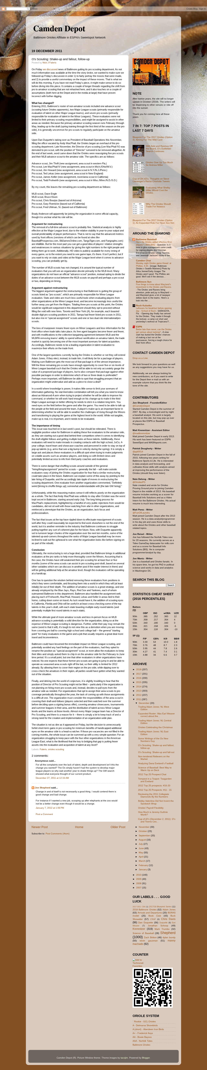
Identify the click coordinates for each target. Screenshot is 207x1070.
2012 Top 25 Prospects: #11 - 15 (155, 790)
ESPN (139, 327)
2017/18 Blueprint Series (160, 907)
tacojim (124, 1058)
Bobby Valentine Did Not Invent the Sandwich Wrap (156, 802)
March (142, 861)
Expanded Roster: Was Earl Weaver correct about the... (156, 714)
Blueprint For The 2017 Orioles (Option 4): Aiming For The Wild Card (153, 138)
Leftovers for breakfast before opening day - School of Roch (154, 309)
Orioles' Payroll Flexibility (150, 808)
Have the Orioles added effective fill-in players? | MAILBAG (154, 243)
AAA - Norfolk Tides (142, 1041)
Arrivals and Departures (150, 913)
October (143, 831)
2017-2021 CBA (139, 907)
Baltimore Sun (144, 282)
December (144, 703)
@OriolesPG (139, 482)
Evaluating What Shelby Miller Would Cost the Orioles (158, 190)
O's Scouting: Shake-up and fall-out (156, 752)
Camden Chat (143, 260)
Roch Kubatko (144, 305)
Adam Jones (169, 909)
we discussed (50, 69)
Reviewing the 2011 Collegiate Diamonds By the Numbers (153, 795)
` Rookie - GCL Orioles (144, 1021)
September (145, 835)
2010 (139, 875)
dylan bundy (169, 937)
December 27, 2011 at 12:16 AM (52, 778)
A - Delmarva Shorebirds (145, 1025)
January (143, 869)
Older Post (118, 827)
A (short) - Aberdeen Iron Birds (148, 1029)
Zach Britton (150, 937)
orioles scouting (56, 749)
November (144, 827)
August (143, 840)
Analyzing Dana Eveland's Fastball (155, 763)
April (141, 857)
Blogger (146, 1058)
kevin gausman (149, 940)
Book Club (154, 916)
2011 (139, 699)
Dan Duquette (145, 922)
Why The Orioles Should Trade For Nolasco (158, 205)
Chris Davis (168, 918)
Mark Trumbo (162, 929)
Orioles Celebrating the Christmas (155, 727)
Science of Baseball (143, 933)
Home (79, 827)
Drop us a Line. (140, 358)
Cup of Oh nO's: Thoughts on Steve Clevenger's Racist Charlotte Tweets (151, 180)
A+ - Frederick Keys (143, 1033)
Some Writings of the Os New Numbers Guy (153, 739)
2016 (139, 678)
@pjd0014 (138, 451)
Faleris (43, 749)
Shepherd (167, 933)
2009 (139, 879)
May (141, 852)
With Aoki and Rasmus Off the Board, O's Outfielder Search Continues (159, 149)
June (141, 848)
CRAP (153, 919)
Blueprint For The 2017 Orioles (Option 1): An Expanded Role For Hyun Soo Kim (153, 221)
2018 (139, 669)
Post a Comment (44, 814)
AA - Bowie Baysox (142, 1037)
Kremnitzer (139, 928)
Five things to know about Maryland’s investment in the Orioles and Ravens (153, 285)
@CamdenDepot (141, 406)
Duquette (163, 923)
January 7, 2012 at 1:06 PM (50, 808)
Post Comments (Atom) (58, 833)
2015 (139, 682)
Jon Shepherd (42, 787)
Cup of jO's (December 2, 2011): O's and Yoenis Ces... (156, 820)
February (144, 865)
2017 (139, 674)
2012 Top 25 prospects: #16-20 (154, 785)
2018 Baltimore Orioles (145, 909)
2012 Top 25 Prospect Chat (152, 774)
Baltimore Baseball (146, 239)
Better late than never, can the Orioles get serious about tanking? (154, 330)
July (141, 844)
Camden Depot (59, 28)
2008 (139, 883)
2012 (139, 695)
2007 (139, 887)
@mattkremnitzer (141, 433)
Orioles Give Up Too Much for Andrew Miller (159, 163)
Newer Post (40, 827)
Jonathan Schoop (158, 925)
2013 (139, 691)
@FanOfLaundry (141, 513)
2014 (139, 686)
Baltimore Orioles (141, 1045)
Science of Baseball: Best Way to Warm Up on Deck (155, 768)
